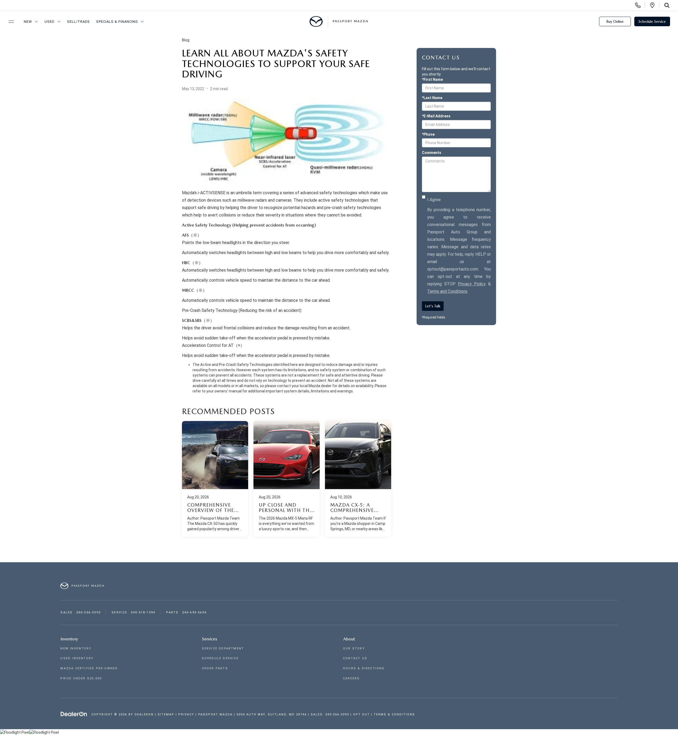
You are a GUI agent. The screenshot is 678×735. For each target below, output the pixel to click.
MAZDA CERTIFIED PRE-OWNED (89, 668)
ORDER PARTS (215, 668)
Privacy (186, 714)
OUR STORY (354, 648)
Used (49, 22)
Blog (185, 40)
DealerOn (144, 714)
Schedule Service (652, 21)
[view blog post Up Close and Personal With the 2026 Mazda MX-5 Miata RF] (286, 479)
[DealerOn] (73, 714)
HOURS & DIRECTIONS (364, 668)
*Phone (428, 134)
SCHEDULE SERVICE (220, 658)
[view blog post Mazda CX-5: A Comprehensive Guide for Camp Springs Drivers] (358, 479)
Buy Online (615, 21)
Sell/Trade (78, 22)
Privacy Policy (472, 283)
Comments (431, 152)
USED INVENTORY (76, 658)
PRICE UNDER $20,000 (81, 678)
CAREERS (351, 678)
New (28, 22)
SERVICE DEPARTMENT (223, 648)
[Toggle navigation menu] (8, 22)
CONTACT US (355, 658)
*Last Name (432, 98)
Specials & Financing (117, 22)
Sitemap (166, 714)
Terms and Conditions (447, 291)
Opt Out (361, 714)
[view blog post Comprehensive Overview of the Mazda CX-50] (215, 479)
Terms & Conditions (394, 714)
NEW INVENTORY (75, 648)
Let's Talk (432, 306)
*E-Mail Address (436, 116)
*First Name (432, 79)
